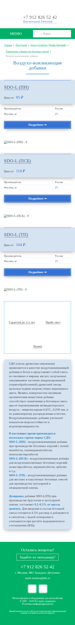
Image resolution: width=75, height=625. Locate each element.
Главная (8, 45)
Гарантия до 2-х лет (22, 322)
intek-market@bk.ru (37, 578)
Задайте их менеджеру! (37, 557)
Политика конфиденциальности (37, 604)
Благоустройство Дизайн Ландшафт (48, 45)
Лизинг (37, 346)
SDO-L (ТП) (16, 234)
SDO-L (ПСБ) (17, 160)
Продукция (21, 45)
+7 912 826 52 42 (37, 567)
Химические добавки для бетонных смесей (27, 51)
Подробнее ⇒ (37, 124)
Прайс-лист (53, 322)
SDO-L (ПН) (16, 87)
